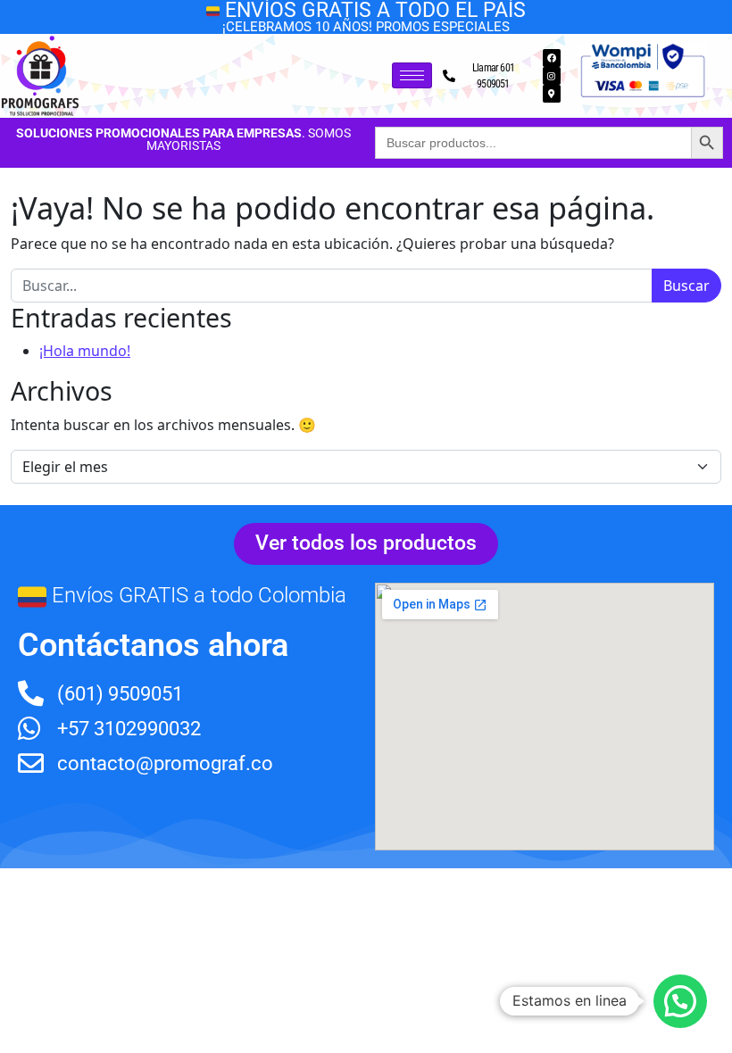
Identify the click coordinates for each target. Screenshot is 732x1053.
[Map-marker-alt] (552, 94)
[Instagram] (552, 76)
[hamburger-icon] (412, 75)
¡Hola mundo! (84, 351)
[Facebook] (552, 58)
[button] (680, 1001)
